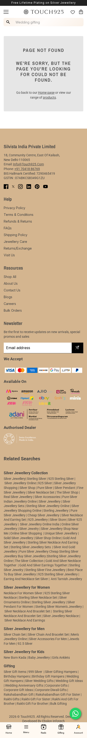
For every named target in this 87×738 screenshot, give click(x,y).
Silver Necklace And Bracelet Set (27, 611)
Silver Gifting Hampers (61, 672)
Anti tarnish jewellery (66, 579)
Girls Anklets (61, 657)
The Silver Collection (29, 561)
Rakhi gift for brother (32, 703)
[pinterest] (37, 186)
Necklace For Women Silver (23, 593)
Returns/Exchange (18, 248)
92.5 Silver (25, 643)
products (49, 97)
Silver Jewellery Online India (39, 524)
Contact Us (12, 290)
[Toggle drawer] (6, 12)
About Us (11, 283)
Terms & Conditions (18, 215)
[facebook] (6, 186)
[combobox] (44, 22)
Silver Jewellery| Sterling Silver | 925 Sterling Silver (39, 479)
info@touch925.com (28, 164)
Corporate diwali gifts (51, 690)
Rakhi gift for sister (36, 699)
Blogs (8, 297)
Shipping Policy (15, 235)
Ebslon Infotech (53, 721)
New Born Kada (15, 657)
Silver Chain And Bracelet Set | (49, 634)
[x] (13, 186)
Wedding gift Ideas (69, 681)
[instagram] (20, 186)
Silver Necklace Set (41, 492)
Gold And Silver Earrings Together (43, 565)
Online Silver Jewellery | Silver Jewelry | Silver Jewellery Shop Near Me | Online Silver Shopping (41, 528)
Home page (46, 92)
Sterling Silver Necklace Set (38, 597)
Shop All (10, 277)
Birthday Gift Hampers (48, 676)
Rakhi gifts (11, 699)
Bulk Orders (13, 310)
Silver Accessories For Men (48, 639)
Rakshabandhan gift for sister (58, 694)
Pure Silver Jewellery (33, 551)
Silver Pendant (65, 488)
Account (78, 732)
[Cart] (81, 11)
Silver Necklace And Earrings (24, 620)
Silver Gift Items (15, 672)
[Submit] (77, 348)
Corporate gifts (56, 685)
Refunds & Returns (18, 221)
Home (9, 732)
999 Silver (35, 672)
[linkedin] (29, 186)
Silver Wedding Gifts (39, 681)
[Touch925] (44, 12)
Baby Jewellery (39, 657)
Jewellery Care (15, 242)
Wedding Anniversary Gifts (24, 685)
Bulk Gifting (58, 703)
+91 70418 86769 (27, 169)
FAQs (8, 228)
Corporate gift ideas (18, 690)
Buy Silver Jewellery (32, 556)
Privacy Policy (14, 208)
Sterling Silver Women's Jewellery (58, 606)
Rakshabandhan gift (19, 694)
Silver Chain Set (15, 634)
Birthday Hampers (17, 676)
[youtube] (45, 186)
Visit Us (9, 255)
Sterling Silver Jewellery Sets (30, 547)
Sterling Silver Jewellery (49, 602)
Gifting (61, 732)
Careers (10, 304)
